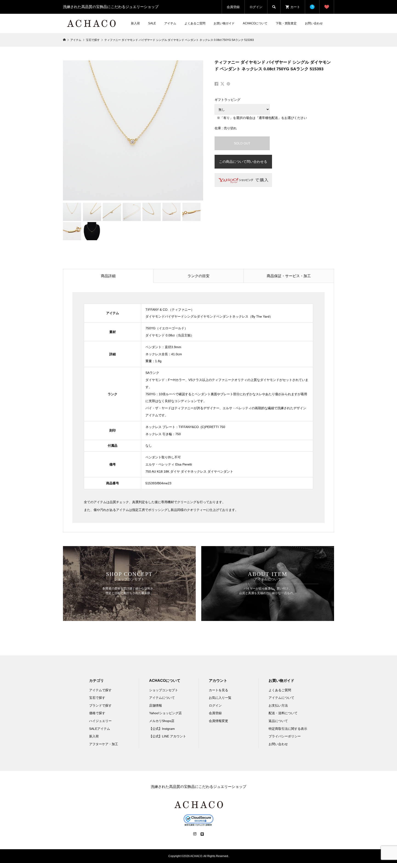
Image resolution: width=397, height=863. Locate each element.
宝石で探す (97, 697)
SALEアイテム (99, 728)
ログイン (256, 7)
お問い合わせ (314, 23)
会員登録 (233, 7)
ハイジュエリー (100, 721)
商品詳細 (108, 276)
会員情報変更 (218, 721)
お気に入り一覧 (220, 697)
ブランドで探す (100, 705)
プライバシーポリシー (285, 736)
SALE (152, 23)
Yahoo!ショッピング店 (165, 713)
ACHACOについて (255, 23)
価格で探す (97, 713)
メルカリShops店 (161, 721)
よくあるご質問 (194, 23)
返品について (278, 721)
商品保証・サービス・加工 (289, 276)
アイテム (170, 23)
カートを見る (218, 690)
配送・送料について (283, 713)
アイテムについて (162, 697)
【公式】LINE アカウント (167, 736)
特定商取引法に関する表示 (288, 728)
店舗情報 (155, 705)
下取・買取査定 (286, 23)
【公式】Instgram (162, 728)
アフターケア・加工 (103, 744)
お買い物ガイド (224, 23)
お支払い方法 (278, 705)
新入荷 (135, 23)
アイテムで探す (100, 690)
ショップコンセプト (163, 690)
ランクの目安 (198, 276)
